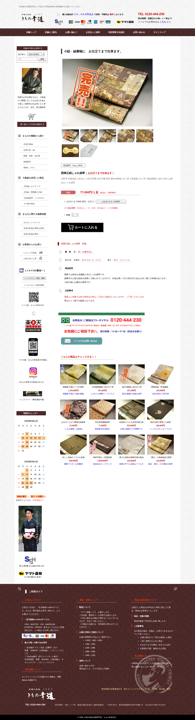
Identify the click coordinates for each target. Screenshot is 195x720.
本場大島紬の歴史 (30, 234)
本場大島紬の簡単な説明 (33, 228)
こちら (163, 22)
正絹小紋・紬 (29, 150)
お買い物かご (71, 32)
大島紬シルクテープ (31, 186)
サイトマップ (160, 32)
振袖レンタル (29, 167)
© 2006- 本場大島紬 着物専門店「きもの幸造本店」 (98, 717)
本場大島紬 (28, 144)
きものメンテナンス (31, 222)
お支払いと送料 (93, 32)
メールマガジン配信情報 (33, 285)
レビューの (29, 253)
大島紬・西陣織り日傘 (32, 192)
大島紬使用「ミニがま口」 (34, 198)
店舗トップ (31, 32)
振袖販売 (27, 162)
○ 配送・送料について (87, 600)
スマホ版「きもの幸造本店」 (33, 305)
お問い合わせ (139, 32)
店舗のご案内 (51, 32)
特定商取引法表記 (116, 32)
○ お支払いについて (31, 600)
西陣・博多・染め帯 (31, 156)
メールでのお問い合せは (85, 341)
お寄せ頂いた (29, 259)
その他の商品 (29, 204)
